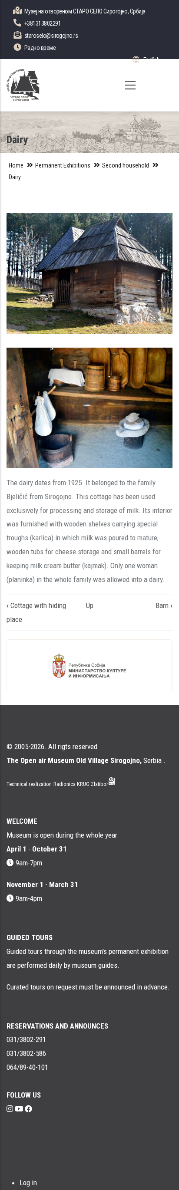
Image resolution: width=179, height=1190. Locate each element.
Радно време (40, 47)
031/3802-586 (26, 1053)
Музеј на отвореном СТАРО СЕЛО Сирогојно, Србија (85, 11)
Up (89, 605)
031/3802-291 (26, 1039)
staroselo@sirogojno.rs (51, 35)
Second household (125, 165)
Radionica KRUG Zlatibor (80, 784)
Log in (28, 1182)
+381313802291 (42, 23)
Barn (164, 605)
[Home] (23, 85)
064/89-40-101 (27, 1067)
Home (16, 165)
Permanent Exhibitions (62, 165)
